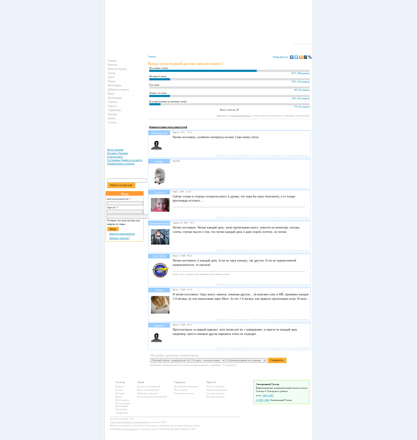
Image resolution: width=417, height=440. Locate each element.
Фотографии (114, 85)
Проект (112, 118)
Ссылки (112, 122)
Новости (112, 64)
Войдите (221, 115)
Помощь (112, 114)
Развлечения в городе (120, 163)
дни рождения (129, 428)
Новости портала (215, 386)
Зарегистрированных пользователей (128, 422)
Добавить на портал (118, 89)
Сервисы (112, 101)
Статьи (118, 389)
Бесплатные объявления (186, 386)
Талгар (111, 72)
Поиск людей (180, 389)
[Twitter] (296, 57)
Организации (115, 97)
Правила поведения (217, 389)
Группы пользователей (148, 386)
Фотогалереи (122, 400)
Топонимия (121, 409)
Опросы (112, 106)
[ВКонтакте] (292, 57)
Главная (152, 56)
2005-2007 (268, 395)
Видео (111, 93)
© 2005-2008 (263, 400)
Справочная (114, 110)
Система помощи (215, 393)
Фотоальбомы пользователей (152, 396)
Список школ (115, 156)
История (119, 393)
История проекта (215, 396)
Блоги (111, 77)
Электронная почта (184, 393)
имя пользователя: (119, 199)
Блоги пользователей (148, 389)
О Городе (301, 42)
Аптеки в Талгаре (117, 153)
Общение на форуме (147, 393)
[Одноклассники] (301, 57)
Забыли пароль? (119, 238)
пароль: (112, 207)
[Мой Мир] (305, 57)
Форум (111, 81)
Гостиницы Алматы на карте (124, 160)
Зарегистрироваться (122, 234)
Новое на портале (117, 68)
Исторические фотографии (122, 404)
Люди (140, 382)
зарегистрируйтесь (241, 115)
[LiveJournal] (310, 57)
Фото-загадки (115, 149)
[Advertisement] (227, 123)
